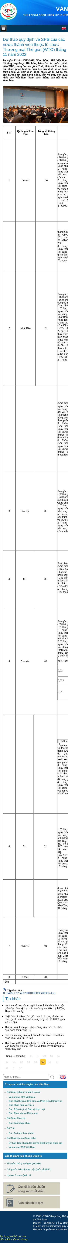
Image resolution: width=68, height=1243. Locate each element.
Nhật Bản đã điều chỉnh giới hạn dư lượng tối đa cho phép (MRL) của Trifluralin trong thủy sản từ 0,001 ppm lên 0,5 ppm (35, 1019)
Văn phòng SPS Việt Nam (22, 1097)
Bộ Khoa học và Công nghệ (21, 1138)
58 (51, 1056)
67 (57, 1061)
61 (14, 1061)
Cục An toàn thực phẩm (21, 1133)
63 (28, 1061)
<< (30, 1056)
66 (50, 1061)
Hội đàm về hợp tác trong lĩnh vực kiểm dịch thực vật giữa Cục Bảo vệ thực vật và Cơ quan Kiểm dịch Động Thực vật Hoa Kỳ (35, 1008)
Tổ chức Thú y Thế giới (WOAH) (24, 1163)
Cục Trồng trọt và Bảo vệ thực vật (27, 1109)
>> (20, 1067)
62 (21, 1061)
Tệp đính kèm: (15, 990)
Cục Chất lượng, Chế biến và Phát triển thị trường (35, 1101)
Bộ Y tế (11, 1128)
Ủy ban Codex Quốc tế (19, 1175)
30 (44, 1056)
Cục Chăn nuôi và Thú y (21, 1105)
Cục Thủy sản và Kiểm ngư (23, 1113)
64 (35, 1061)
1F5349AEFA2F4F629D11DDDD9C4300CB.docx (29, 993)
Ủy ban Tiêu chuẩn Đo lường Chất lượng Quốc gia (35, 1143)
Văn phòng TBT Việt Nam (22, 1147)
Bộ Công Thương (16, 1118)
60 (7, 1061)
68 (7, 1067)
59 (58, 1056)
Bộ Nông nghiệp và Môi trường (23, 1092)
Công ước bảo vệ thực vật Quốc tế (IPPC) (29, 1169)
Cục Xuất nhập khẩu (19, 1123)
